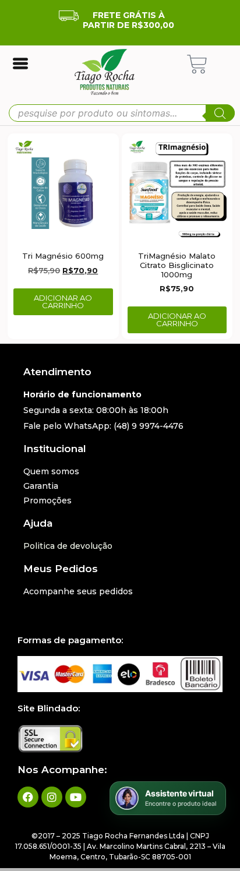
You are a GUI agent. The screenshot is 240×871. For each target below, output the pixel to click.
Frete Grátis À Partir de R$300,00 (128, 20)
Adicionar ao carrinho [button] (63, 301)
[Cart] (197, 64)
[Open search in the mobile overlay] (122, 113)
